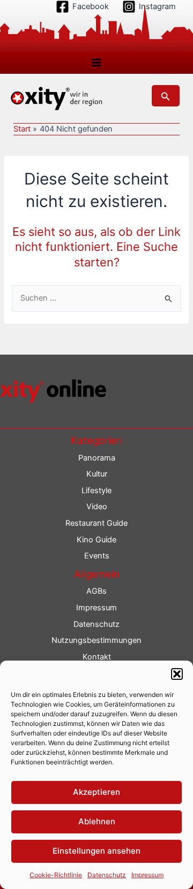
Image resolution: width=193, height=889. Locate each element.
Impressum (147, 875)
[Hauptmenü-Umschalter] (96, 62)
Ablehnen (96, 821)
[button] (177, 674)
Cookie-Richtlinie (55, 875)
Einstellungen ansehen (96, 851)
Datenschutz (106, 875)
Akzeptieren (96, 792)
